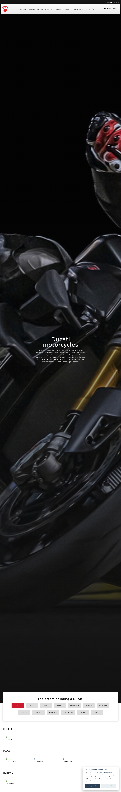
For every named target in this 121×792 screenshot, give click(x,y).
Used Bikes (40, 9)
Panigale (24, 713)
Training (75, 9)
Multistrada (103, 705)
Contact (88, 9)
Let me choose (97, 781)
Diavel (46, 705)
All (18, 705)
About (81, 9)
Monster (89, 705)
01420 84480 (116, 2)
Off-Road (83, 713)
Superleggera (38, 713)
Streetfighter (68, 713)
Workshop (66, 9)
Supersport (53, 713)
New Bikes (23, 9)
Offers (47, 9)
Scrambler (32, 9)
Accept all (92, 786)
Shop (52, 9)
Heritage (60, 705)
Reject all (109, 786)
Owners (58, 9)
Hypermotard (74, 705)
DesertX (32, 705)
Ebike (97, 713)
